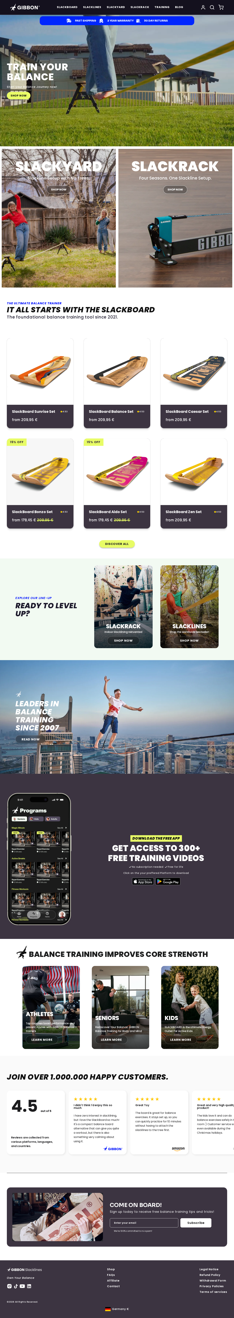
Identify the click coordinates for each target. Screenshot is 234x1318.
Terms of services (213, 1292)
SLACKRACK (140, 7)
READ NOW (31, 739)
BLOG (179, 7)
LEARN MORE (42, 1039)
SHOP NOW (19, 95)
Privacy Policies (212, 1286)
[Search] (212, 7)
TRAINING (162, 7)
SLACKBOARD (67, 7)
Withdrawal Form (213, 1281)
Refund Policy (210, 1275)
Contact (113, 1286)
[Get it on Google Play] (167, 881)
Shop (111, 1269)
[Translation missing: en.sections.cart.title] (221, 7)
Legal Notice (209, 1269)
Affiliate (113, 1281)
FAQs (111, 1275)
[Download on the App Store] (143, 881)
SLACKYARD (116, 7)
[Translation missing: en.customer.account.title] (203, 7)
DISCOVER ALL (117, 544)
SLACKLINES (92, 7)
